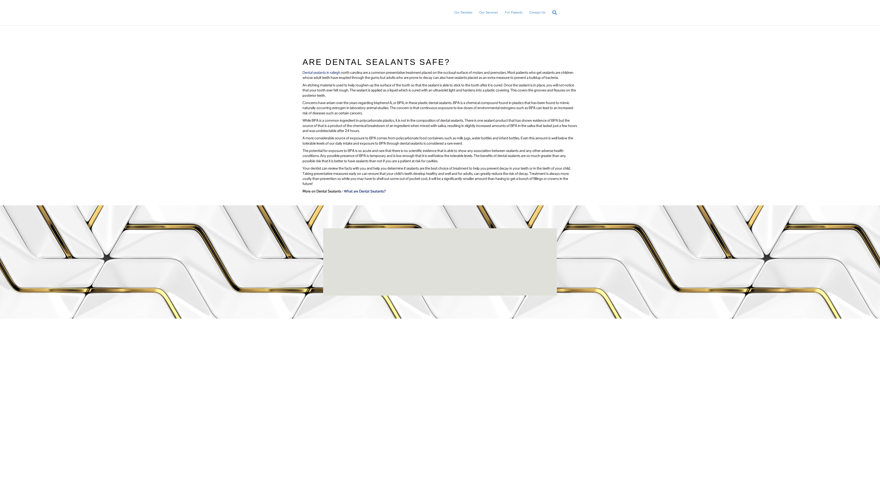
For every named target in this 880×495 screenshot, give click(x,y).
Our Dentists (463, 12)
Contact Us (537, 12)
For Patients (513, 12)
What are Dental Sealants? (365, 191)
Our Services (488, 12)
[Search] (553, 12)
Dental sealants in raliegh (321, 72)
